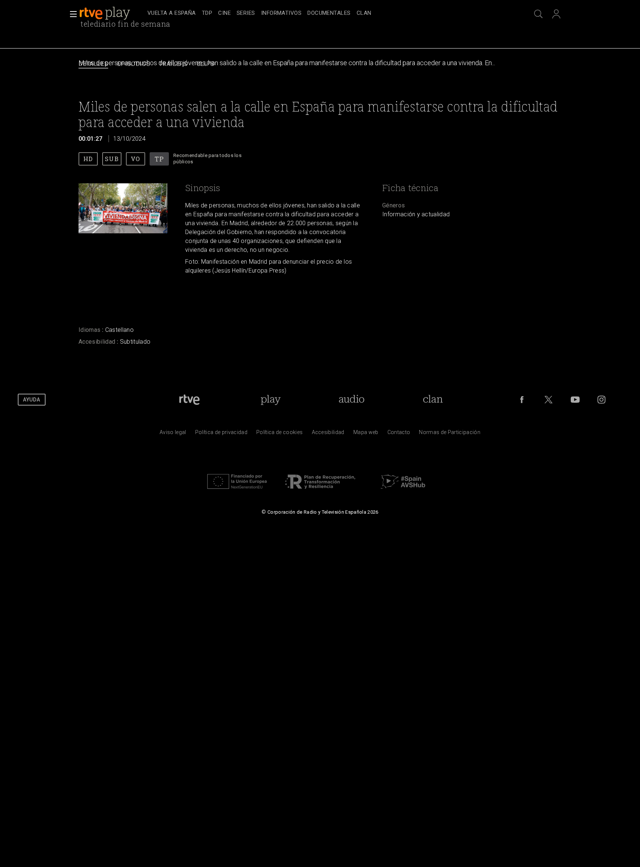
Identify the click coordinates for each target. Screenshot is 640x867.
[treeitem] (171, 13)
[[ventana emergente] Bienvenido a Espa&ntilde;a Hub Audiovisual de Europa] (403, 490)
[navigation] (328, 13)
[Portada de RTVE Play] (105, 13)
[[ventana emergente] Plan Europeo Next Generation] (237, 490)
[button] (71, 14)
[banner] (111, 13)
